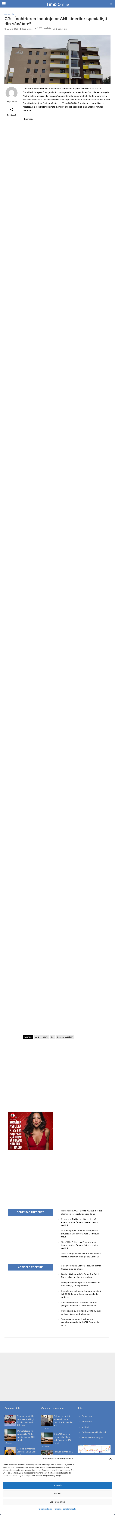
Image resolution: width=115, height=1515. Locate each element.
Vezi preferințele (57, 1502)
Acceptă (57, 1485)
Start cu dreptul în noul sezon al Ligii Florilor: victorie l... (25, 1419)
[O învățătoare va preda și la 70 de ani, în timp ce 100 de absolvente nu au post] (10, 1435)
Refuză (57, 1493)
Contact (85, 1427)
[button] (110, 1458)
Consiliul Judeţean (65, 1037)
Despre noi (87, 1416)
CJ (52, 1037)
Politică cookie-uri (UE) (92, 1437)
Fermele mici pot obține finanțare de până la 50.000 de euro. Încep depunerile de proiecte (81, 1294)
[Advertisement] (67, 1072)
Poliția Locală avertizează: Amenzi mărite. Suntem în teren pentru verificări (79, 1222)
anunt (45, 1037)
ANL (37, 1037)
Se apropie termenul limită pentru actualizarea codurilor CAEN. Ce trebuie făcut (80, 1233)
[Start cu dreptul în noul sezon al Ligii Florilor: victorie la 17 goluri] (10, 1420)
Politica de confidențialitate (65, 1509)
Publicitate (87, 1421)
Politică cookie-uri (45, 1509)
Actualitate (9, 14)
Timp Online (27, 29)
